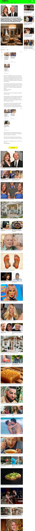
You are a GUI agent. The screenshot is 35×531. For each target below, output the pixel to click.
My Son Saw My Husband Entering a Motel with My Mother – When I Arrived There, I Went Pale (28, 12)
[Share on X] (7, 49)
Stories (25, 10)
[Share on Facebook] (6, 49)
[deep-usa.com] (5, 1)
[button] (29, 1)
